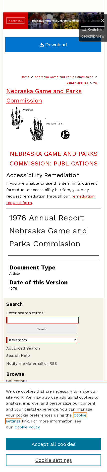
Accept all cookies (53, 444)
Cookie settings (53, 460)
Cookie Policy (27, 427)
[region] (53, 427)
